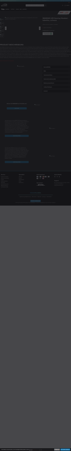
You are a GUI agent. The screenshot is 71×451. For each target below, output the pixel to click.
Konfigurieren (57, 449)
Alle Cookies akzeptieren (65, 449)
